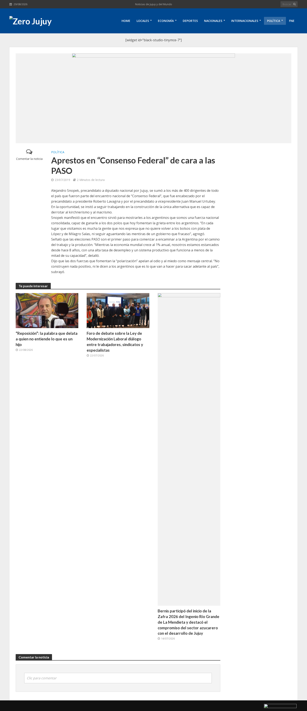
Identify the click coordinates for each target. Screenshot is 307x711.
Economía (166, 21)
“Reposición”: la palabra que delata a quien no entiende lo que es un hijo (46, 339)
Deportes (190, 21)
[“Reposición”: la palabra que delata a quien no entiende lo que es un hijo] (47, 310)
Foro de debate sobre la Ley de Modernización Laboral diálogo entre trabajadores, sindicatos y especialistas (115, 341)
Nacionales (213, 21)
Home (126, 21)
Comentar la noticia (29, 159)
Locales (143, 21)
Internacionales (244, 21)
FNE (291, 21)
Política (273, 21)
